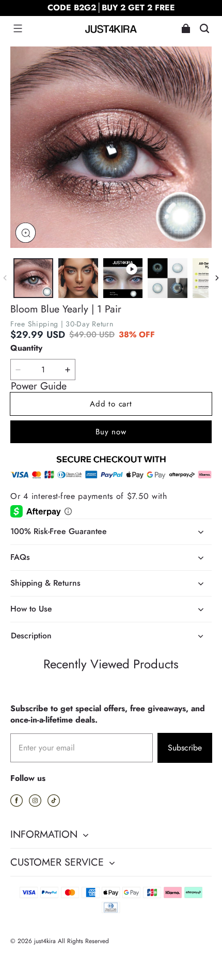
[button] (17, 28)
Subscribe (185, 748)
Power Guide (39, 386)
